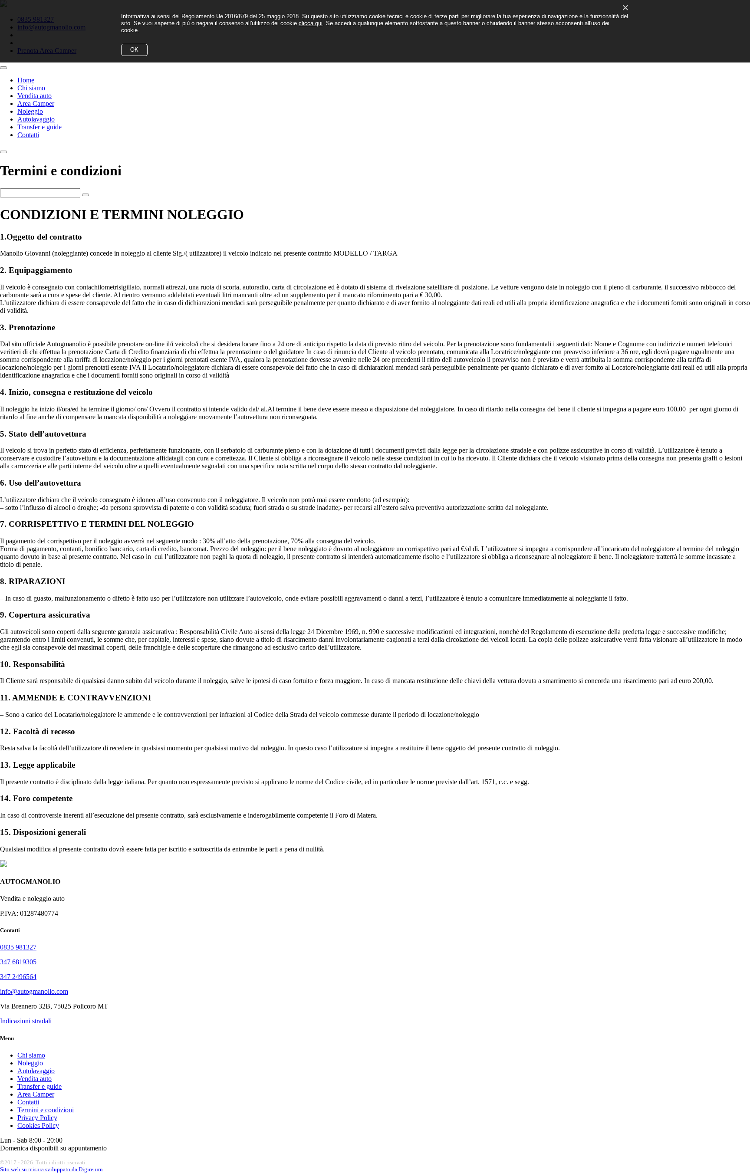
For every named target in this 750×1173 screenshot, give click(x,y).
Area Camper (35, 103)
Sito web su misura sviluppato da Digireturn (51, 1169)
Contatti (28, 134)
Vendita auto (34, 95)
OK (134, 49)
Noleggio (30, 111)
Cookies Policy (38, 1125)
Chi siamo (31, 88)
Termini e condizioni (45, 1110)
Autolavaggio (36, 119)
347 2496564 (18, 976)
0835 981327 (18, 947)
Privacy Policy (37, 1117)
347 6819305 (18, 962)
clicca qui (310, 23)
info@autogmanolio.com (34, 991)
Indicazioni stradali (26, 1021)
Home (25, 80)
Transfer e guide (39, 127)
